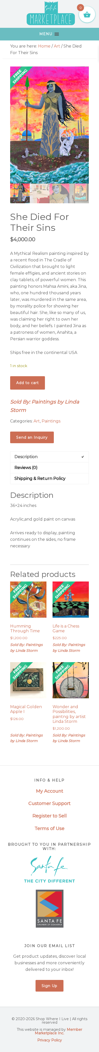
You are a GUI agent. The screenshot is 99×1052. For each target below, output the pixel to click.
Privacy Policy (49, 1040)
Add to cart (27, 382)
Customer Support (49, 803)
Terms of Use (49, 828)
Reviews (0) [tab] (26, 467)
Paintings (51, 421)
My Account (49, 791)
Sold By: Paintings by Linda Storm (44, 406)
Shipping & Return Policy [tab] (39, 478)
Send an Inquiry (32, 437)
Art (57, 46)
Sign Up (49, 985)
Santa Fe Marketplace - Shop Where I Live (51, 14)
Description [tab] (26, 456)
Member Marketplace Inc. (58, 1031)
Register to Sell (49, 816)
